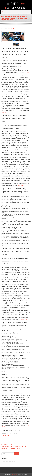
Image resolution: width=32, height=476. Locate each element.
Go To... (4, 11)
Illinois (27, 72)
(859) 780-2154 (5, 112)
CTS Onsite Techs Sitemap (9, 461)
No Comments (11, 28)
